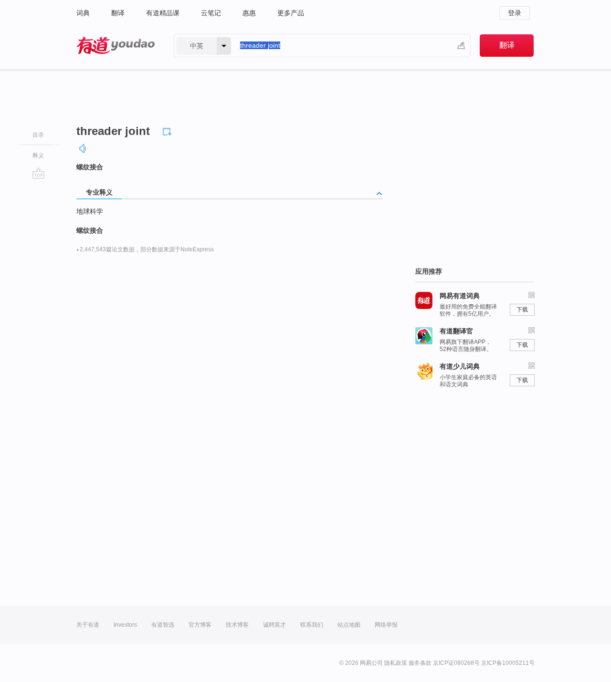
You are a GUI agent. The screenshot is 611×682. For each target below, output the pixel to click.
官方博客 (200, 624)
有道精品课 (162, 13)
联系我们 (311, 624)
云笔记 (211, 13)
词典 (83, 13)
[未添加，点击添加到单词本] (168, 130)
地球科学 (89, 211)
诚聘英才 (274, 624)
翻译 (118, 13)
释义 (38, 155)
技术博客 (237, 624)
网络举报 (386, 624)
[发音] (83, 149)
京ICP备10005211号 (508, 663)
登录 (514, 13)
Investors (125, 624)
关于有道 (87, 624)
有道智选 (162, 624)
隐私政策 (395, 663)
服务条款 (420, 663)
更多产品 (290, 13)
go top (38, 173)
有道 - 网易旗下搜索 (115, 45)
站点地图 (348, 624)
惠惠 (249, 13)
